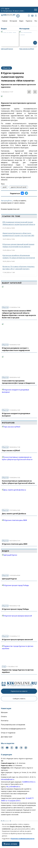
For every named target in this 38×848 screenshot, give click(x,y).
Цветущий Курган (9, 579)
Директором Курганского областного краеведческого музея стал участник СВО (18, 234)
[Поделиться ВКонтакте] (22, 193)
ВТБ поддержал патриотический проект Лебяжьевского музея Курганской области (19, 223)
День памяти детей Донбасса (14, 514)
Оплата (4, 716)
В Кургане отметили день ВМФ (14, 544)
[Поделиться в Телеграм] (26, 193)
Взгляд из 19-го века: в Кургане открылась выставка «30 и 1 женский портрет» (19, 267)
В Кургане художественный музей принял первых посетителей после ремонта (18, 245)
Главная (4, 21)
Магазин (4, 712)
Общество (7, 68)
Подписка (29, 21)
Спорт (4, 666)
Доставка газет (6, 737)
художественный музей (18, 187)
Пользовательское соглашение (13, 725)
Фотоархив (13, 21)
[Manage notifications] (4, 843)
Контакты (4, 720)
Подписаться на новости (19, 691)
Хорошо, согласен (10, 844)
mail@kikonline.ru (28, 782)
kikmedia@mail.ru (7, 779)
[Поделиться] (29, 92)
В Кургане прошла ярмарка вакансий (17, 639)
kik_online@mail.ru (13, 786)
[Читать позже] (35, 92)
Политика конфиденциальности (13, 729)
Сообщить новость (19, 699)
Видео (21, 21)
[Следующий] (35, 43)
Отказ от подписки (8, 733)
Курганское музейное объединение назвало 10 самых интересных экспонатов (19, 256)
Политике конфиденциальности (22, 839)
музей (5, 187)
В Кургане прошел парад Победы (15, 609)
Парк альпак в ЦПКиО (11, 450)
